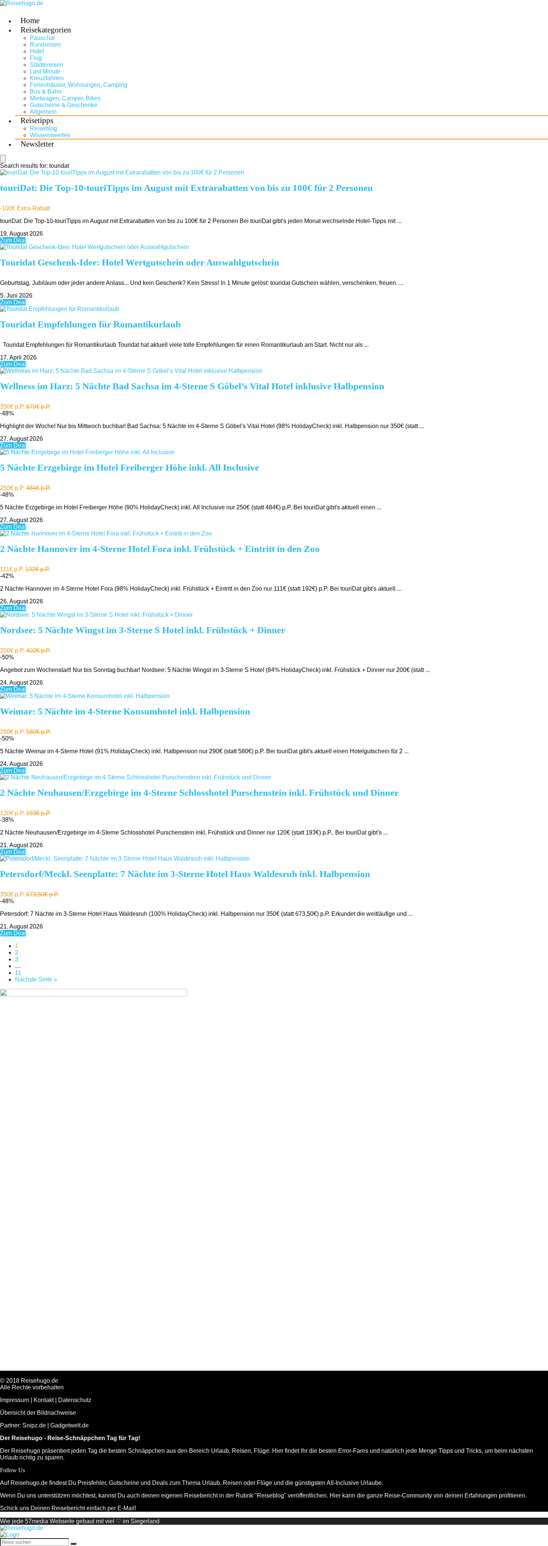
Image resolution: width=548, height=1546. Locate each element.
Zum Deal (13, 240)
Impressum (14, 1400)
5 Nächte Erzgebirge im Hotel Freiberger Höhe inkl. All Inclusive (129, 467)
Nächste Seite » (36, 979)
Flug (36, 58)
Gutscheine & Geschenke (63, 105)
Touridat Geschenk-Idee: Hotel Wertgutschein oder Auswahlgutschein (139, 262)
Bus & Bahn (46, 91)
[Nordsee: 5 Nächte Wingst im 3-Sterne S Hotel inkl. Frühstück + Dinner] (96, 615)
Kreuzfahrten (47, 78)
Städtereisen (46, 65)
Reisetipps (37, 120)
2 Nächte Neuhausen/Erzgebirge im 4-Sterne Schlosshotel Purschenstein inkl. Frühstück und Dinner (199, 793)
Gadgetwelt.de (69, 1425)
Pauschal (42, 38)
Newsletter (37, 143)
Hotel (37, 51)
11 (18, 973)
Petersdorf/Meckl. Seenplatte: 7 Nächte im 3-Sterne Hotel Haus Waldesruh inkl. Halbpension (185, 874)
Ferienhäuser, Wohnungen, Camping (78, 85)
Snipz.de (34, 1425)
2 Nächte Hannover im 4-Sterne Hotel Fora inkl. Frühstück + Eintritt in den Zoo (160, 549)
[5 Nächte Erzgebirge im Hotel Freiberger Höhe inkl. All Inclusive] (87, 452)
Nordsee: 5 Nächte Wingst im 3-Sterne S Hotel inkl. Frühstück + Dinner (142, 630)
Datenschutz (74, 1400)
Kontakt (44, 1400)
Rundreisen (45, 44)
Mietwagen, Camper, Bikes (65, 98)
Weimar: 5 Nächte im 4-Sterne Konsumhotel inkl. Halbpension (125, 711)
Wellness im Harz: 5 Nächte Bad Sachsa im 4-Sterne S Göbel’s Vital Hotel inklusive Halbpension (192, 386)
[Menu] (3, 159)
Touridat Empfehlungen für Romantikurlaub (90, 324)
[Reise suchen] (73, 1544)
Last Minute (45, 71)
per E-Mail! (121, 1508)
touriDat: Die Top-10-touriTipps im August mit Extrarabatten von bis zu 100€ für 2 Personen (186, 188)
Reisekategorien (46, 29)
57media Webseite (50, 1521)
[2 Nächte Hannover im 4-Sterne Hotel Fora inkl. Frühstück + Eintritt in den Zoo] (106, 533)
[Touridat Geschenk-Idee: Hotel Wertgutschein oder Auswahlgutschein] (94, 247)
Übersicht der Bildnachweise (38, 1413)
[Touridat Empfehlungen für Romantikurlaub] (59, 309)
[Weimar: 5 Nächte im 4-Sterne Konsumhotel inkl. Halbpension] (85, 696)
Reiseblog (43, 128)
